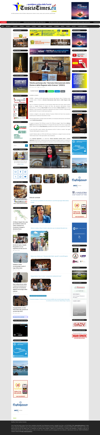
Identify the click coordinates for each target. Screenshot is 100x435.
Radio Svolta (83, 333)
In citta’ (74, 26)
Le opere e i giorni (79, 308)
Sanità (39, 26)
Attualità (15, 26)
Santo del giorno (79, 296)
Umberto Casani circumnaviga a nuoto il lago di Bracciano (19, 266)
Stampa (62, 91)
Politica (28, 26)
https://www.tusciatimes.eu (26, 431)
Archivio (8, 26)
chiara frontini (33, 295)
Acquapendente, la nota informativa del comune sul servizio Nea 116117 (66, 22)
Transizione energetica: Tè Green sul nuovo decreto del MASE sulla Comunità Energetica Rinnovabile (50, 299)
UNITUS (62, 26)
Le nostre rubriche (82, 26)
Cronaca (22, 26)
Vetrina (43, 87)
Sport (44, 26)
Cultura (34, 26)
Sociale (68, 26)
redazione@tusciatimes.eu (80, 425)
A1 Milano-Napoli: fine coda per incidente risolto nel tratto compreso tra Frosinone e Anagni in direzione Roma (20, 225)
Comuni (50, 26)
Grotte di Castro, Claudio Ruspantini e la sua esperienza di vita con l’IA (20, 246)
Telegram (57, 91)
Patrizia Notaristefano (41, 295)
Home (2, 26)
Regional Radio (24, 323)
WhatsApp (51, 91)
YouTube (21, 164)
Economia (56, 26)
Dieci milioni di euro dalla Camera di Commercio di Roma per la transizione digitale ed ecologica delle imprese (29, 22)
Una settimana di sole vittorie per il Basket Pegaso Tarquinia (58, 300)
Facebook (42, 91)
